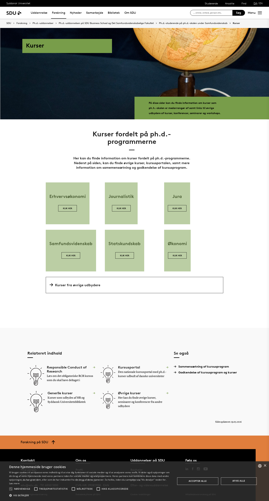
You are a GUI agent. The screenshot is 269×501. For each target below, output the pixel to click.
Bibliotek (114, 12)
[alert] (134, 481)
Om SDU (130, 12)
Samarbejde (94, 12)
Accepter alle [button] (198, 481)
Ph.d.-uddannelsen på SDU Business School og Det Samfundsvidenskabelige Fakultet (106, 23)
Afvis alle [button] (238, 480)
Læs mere (14, 483)
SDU (8, 23)
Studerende (211, 3)
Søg (238, 12)
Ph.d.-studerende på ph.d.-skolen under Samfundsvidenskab (193, 23)
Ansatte (229, 3)
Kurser (236, 23)
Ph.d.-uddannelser (43, 23)
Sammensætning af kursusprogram (203, 366)
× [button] (265, 465)
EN (261, 3)
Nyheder (76, 12)
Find (244, 3)
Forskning (58, 12)
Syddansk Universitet (18, 3)
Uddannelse (39, 12)
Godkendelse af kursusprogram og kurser (207, 372)
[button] (10, 489)
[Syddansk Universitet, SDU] (14, 13)
